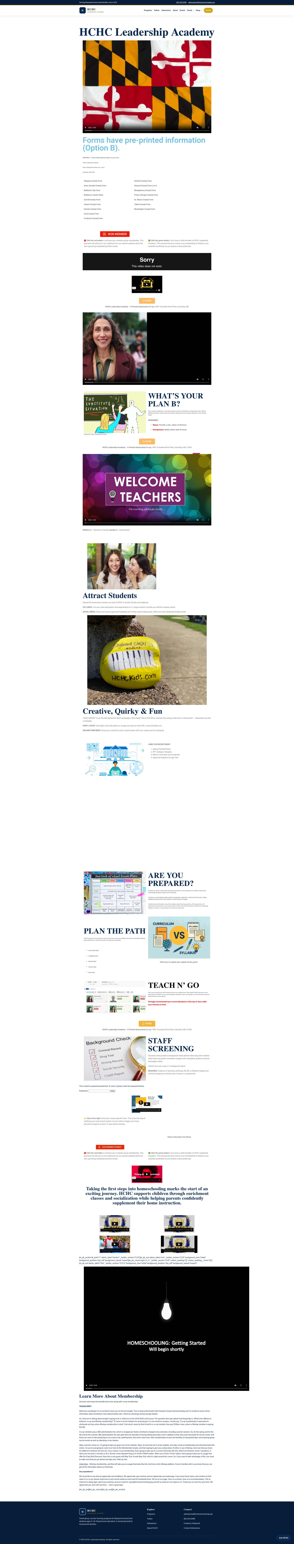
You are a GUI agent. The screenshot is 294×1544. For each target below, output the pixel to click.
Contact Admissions (192, 1528)
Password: (83, 1091)
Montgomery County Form (145, 190)
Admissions (166, 10)
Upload (150, 413)
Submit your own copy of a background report (166, 1066)
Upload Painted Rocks (162, 749)
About (175, 10)
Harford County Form (143, 181)
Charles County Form (92, 209)
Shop (198, 10)
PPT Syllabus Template (162, 752)
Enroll (208, 10)
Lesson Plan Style (93, 950)
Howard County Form (143, 186)
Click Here (83, 1464)
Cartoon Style (92, 967)
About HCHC (152, 1528)
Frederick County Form (93, 218)
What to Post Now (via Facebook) (166, 755)
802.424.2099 (181, 2)
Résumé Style (92, 961)
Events (182, 10)
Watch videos (152, 996)
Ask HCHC (283, 1538)
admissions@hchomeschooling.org (201, 2)
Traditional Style (93, 956)
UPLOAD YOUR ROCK (91, 730)
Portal (189, 10)
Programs (148, 10)
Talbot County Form (142, 204)
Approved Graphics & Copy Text (165, 757)
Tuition (156, 10)
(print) (154, 186)
